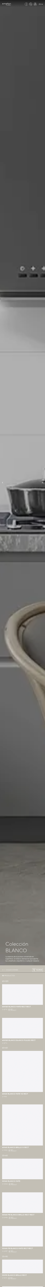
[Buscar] (30, 4)
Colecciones (12, 970)
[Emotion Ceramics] (6, 4)
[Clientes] (35, 4)
